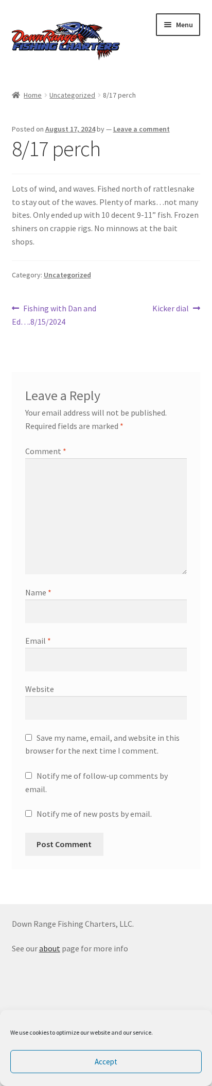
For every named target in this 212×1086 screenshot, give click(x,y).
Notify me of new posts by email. (94, 814)
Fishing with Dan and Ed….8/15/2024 (54, 315)
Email (38, 640)
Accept (106, 1061)
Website (39, 689)
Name (38, 592)
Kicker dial (170, 309)
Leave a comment (141, 129)
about (49, 948)
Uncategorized (72, 95)
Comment (45, 451)
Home (33, 95)
